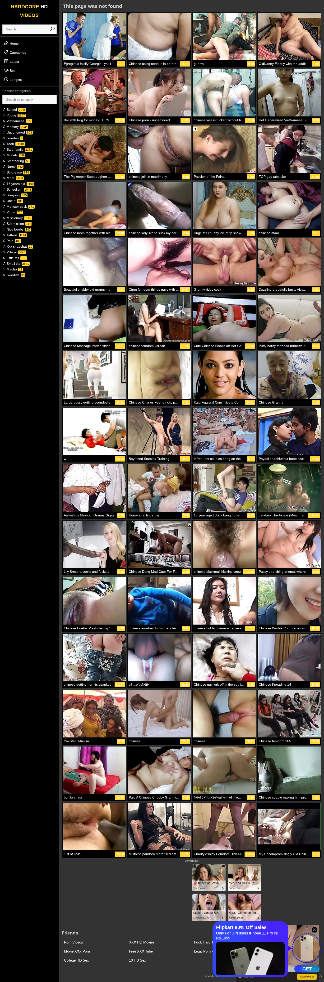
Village (15, 252)
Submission (18, 224)
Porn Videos (73, 942)
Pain (13, 241)
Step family (19, 149)
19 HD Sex (137, 960)
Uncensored (19, 132)
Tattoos (16, 235)
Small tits (17, 263)
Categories (17, 52)
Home (14, 43)
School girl (18, 189)
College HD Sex (76, 960)
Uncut (14, 201)
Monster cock (20, 206)
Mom (14, 178)
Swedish (15, 275)
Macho (14, 269)
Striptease (17, 172)
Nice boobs (18, 229)
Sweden (14, 138)
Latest (14, 61)
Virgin (14, 212)
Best (12, 70)
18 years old (20, 184)
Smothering (17, 161)
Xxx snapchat (19, 246)
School (16, 109)
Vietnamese (19, 121)
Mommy (17, 127)
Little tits (16, 258)
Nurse (14, 166)
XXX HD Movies (142, 942)
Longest (15, 80)
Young (15, 115)
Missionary (18, 218)
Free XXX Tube (141, 951)
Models (15, 155)
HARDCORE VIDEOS (29, 11)
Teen (15, 144)
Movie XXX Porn (77, 951)
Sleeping (16, 195)
